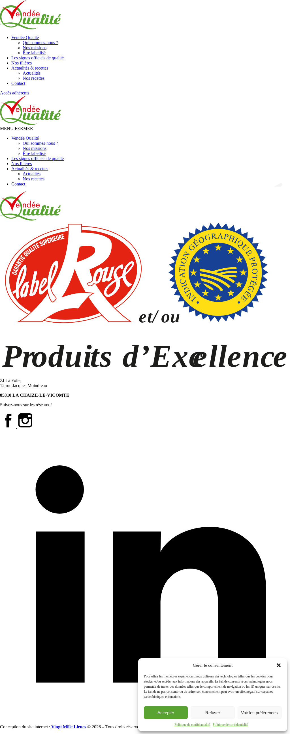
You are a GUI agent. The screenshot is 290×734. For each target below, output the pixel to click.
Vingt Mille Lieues (68, 726)
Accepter (165, 712)
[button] (279, 665)
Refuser (212, 712)
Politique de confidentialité (192, 725)
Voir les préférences (259, 712)
